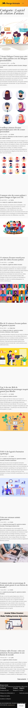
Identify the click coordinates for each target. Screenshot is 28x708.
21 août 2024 (3, 262)
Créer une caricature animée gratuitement (10, 518)
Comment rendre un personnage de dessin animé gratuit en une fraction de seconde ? (14, 585)
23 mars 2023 (3, 456)
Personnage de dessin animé (12, 526)
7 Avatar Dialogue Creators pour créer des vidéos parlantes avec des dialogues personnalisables (13, 58)
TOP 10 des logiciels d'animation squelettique (12, 453)
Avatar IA (5, 65)
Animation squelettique (10, 460)
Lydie (12, 657)
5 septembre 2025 (4, 63)
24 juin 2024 (3, 328)
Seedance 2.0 (11, 705)
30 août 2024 (3, 200)
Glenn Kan (12, 328)
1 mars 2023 (3, 589)
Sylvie (12, 134)
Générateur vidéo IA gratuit (11, 332)
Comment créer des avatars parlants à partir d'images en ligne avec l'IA (13, 196)
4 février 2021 (3, 657)
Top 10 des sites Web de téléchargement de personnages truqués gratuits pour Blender (14, 389)
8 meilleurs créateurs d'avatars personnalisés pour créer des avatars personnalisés (12, 130)
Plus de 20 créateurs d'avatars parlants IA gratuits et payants (13, 324)
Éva (14, 63)
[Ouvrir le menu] (23, 3)
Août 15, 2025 (3, 134)
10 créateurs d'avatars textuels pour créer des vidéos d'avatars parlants (12, 259)
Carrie (12, 394)
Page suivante (22, 679)
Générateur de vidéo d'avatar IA (15, 136)
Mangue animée (4, 685)
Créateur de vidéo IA (8, 330)
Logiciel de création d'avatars (15, 65)
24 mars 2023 (3, 394)
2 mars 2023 (3, 522)
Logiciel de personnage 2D (9, 458)
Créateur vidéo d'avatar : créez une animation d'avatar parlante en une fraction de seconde (12, 653)
